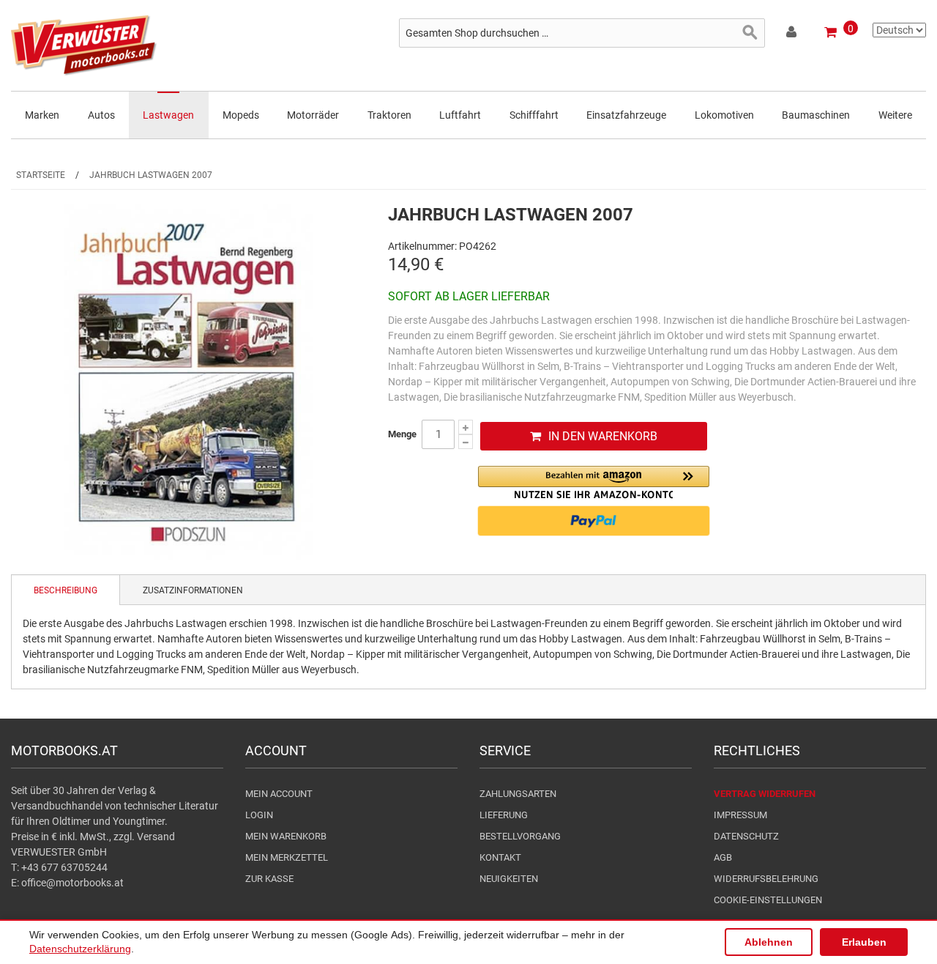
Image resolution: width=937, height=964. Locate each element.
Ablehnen (768, 942)
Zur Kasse (269, 878)
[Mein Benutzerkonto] (792, 34)
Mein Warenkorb (285, 836)
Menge (402, 434)
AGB (723, 857)
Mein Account (279, 793)
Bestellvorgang (520, 836)
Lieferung (503, 814)
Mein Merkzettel (286, 857)
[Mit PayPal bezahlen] (593, 521)
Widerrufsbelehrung (766, 878)
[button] (593, 482)
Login (259, 814)
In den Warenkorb (602, 436)
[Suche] (750, 33)
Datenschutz (746, 836)
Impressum (740, 814)
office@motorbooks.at (72, 883)
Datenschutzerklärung (80, 948)
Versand (156, 836)
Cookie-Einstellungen (768, 899)
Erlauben (864, 942)
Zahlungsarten (517, 793)
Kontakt (500, 857)
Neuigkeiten (508, 878)
